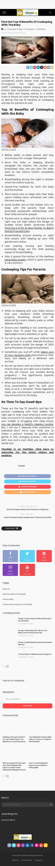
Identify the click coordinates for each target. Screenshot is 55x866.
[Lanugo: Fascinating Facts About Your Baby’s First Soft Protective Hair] (9, 633)
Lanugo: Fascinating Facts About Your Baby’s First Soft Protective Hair (32, 631)
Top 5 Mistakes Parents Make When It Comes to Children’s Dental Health (40, 739)
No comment (29, 29)
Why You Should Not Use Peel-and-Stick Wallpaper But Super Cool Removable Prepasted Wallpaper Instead (14, 766)
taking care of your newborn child (29, 353)
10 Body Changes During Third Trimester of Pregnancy (27, 509)
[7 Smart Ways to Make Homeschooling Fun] (9, 657)
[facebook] (10, 556)
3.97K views (42, 29)
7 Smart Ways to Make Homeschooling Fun (34, 654)
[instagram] (10, 570)
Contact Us (39, 860)
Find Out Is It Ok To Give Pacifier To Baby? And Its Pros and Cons (29, 229)
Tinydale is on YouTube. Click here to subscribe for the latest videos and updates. (27, 452)
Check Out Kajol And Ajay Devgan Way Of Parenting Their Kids (27, 517)
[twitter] (27, 556)
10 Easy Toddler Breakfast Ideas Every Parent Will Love (35, 643)
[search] (50, 12)
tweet (21, 466)
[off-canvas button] (4, 12)
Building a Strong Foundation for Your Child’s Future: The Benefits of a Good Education (14, 739)
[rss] (46, 845)
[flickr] (37, 845)
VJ (5, 29)
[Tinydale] (27, 12)
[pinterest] (44, 556)
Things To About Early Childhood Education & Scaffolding (34, 619)
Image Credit (8, 149)
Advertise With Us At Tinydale (14, 594)
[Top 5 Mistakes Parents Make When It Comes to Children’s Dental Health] (40, 727)
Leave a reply (10, 528)
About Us (6, 589)
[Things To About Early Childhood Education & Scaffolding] (9, 622)
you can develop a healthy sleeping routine (27, 424)
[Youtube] (27, 570)
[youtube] (41, 845)
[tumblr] (32, 845)
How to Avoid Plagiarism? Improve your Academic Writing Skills (38, 765)
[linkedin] (27, 845)
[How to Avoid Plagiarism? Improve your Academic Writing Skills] (40, 753)
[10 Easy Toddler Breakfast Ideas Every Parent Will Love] (9, 645)
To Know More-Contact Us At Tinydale (17, 604)
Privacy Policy (8, 599)
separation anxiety (15, 260)
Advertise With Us (8, 820)
